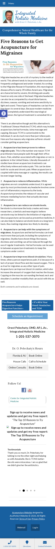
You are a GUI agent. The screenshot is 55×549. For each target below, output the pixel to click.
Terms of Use (25, 518)
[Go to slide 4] (30, 490)
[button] (3, 113)
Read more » (25, 487)
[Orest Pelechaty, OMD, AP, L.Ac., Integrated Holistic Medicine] (27, 17)
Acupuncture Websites (22, 512)
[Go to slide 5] (34, 490)
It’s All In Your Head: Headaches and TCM (41, 305)
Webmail (21, 527)
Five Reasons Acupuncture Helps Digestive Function (12, 305)
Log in (35, 527)
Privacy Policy (38, 518)
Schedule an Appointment (27, 316)
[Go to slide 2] (23, 490)
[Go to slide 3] (27, 490)
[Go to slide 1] (19, 490)
